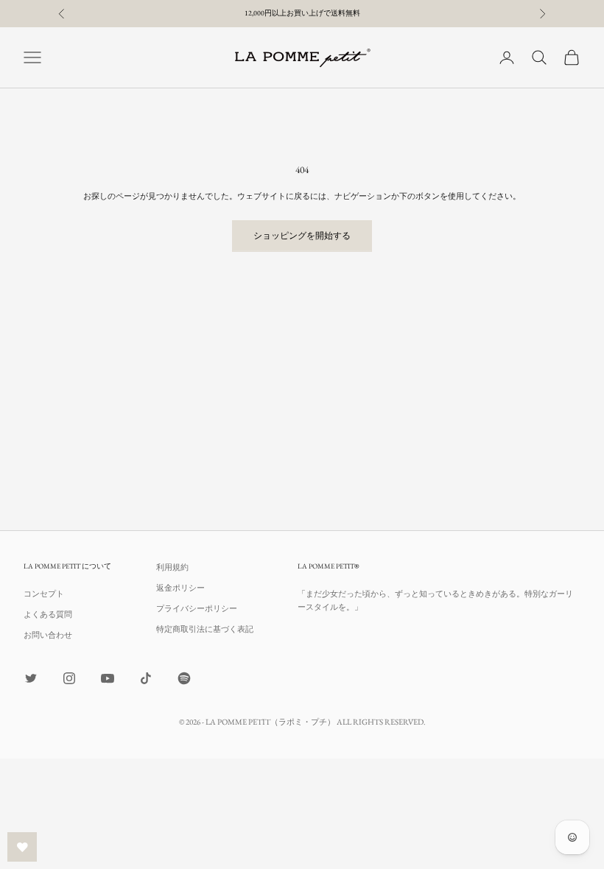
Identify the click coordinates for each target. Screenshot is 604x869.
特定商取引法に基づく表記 (204, 629)
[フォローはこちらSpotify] (184, 678)
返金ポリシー (180, 588)
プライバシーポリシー (196, 608)
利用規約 (172, 567)
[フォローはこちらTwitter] (31, 678)
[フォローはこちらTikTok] (145, 678)
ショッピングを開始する (302, 236)
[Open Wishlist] (22, 847)
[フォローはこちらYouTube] (107, 678)
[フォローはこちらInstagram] (69, 678)
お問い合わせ (48, 635)
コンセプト (44, 593)
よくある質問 (48, 614)
